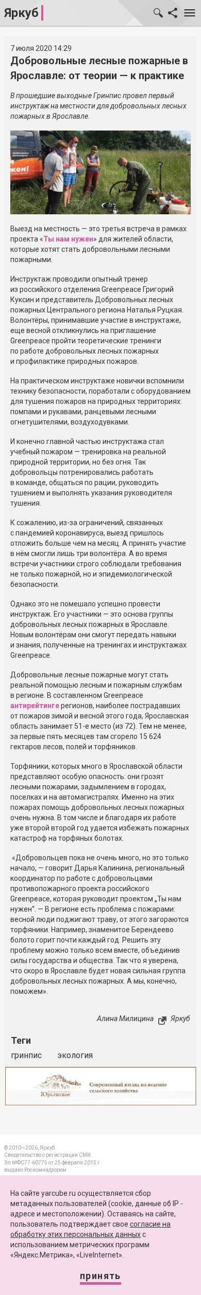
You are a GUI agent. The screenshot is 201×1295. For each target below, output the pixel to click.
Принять (100, 1275)
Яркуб (21, 13)
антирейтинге (34, 705)
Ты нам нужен (68, 239)
